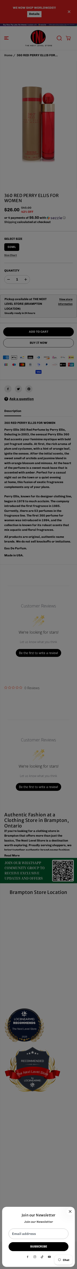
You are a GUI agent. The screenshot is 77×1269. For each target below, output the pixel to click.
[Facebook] (27, 1256)
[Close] (70, 1211)
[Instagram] (34, 1256)
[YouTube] (49, 1256)
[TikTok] (42, 1256)
